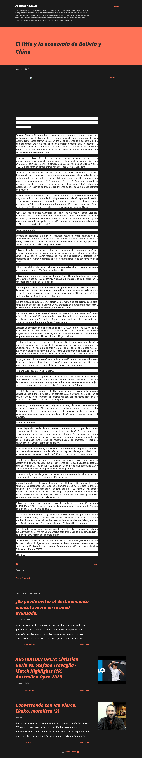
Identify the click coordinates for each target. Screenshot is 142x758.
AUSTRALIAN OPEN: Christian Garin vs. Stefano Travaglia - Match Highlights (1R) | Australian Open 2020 (47, 668)
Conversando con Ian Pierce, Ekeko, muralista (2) (46, 708)
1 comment (27, 743)
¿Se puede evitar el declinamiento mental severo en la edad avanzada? (52, 607)
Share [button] (112, 78)
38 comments (28, 691)
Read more (84, 645)
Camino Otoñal (26, 6)
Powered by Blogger (72, 752)
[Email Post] (17, 565)
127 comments (29, 645)
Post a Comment (23, 578)
